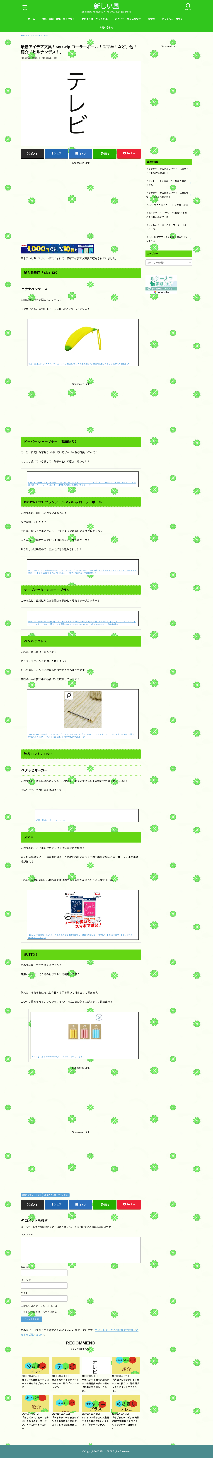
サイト (24, 1293)
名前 (25, 1267)
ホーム (31, 19)
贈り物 (151, 19)
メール (26, 1280)
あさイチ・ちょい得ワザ (128, 19)
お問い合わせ (106, 27)
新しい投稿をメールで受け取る (40, 1312)
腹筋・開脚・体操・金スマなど (58, 19)
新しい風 (106, 6)
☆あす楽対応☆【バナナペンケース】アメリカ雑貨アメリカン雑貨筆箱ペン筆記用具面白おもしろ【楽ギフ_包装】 (77, 364)
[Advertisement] (81, 196)
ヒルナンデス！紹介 (32, 1195)
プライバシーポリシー (173, 19)
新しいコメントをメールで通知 (40, 1306)
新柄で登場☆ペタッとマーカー (49, 820)
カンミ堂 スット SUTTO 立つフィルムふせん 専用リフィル (57, 1057)
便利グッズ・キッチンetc (95, 19)
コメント (27, 1234)
